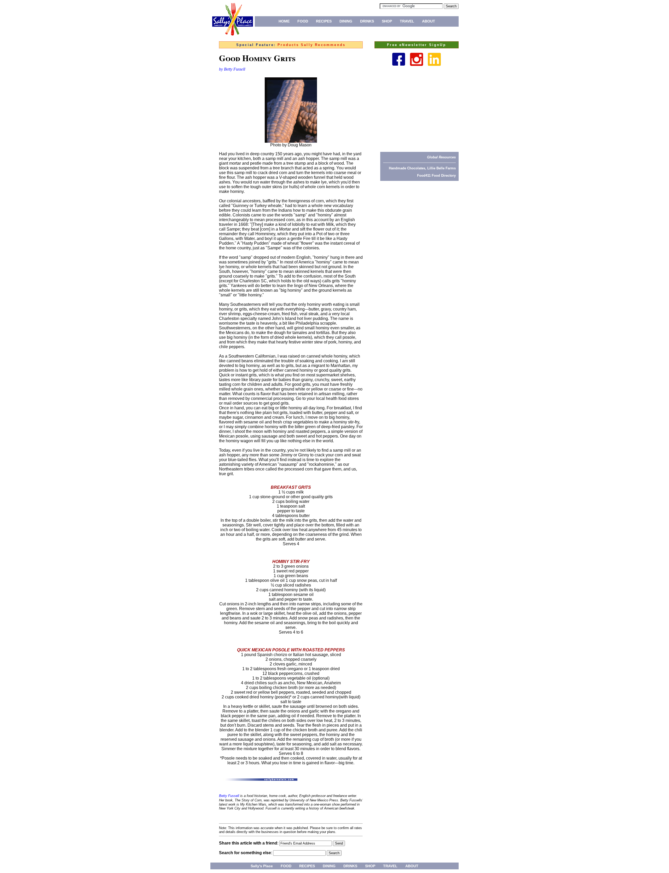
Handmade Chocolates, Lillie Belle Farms (422, 168)
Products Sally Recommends (311, 45)
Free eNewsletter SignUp (416, 45)
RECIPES (324, 21)
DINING (345, 21)
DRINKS (367, 21)
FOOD (302, 21)
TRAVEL (407, 21)
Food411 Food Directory (436, 175)
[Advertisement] (419, 108)
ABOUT (428, 21)
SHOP (387, 21)
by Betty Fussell (232, 69)
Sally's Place (262, 866)
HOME (284, 21)
